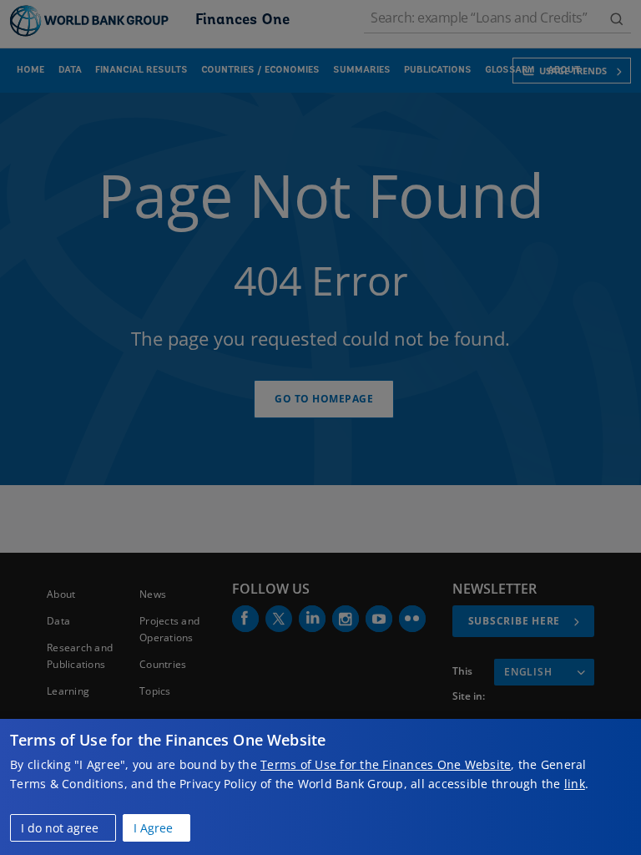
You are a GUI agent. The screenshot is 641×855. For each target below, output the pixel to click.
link (574, 784)
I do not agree (59, 828)
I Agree (153, 828)
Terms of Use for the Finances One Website (385, 764)
